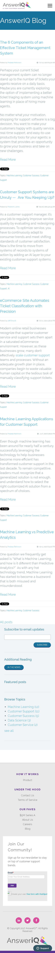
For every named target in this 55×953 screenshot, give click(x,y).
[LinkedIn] (19, 920)
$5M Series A (27, 815)
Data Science (19, 720)
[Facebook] (36, 920)
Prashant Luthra (13, 207)
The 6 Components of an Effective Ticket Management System (25, 47)
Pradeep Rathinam (14, 63)
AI (8, 288)
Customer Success (31, 175)
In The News (14, 667)
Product (27, 780)
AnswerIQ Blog (23, 20)
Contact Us (27, 795)
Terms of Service (27, 799)
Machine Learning (14, 175)
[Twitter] (27, 920)
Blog (27, 828)
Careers (27, 824)
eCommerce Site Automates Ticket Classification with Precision (24, 306)
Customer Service (23, 725)
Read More (8, 159)
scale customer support (33, 355)
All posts (6, 622)
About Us (27, 819)
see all (9, 730)
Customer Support (23, 711)
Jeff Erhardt (12, 321)
